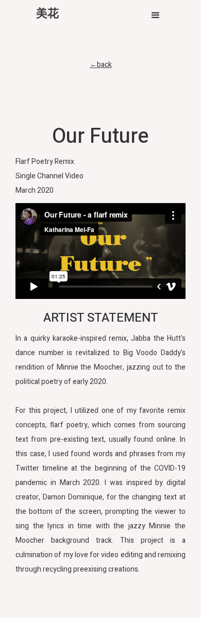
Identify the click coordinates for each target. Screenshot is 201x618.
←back (101, 64)
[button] (155, 15)
